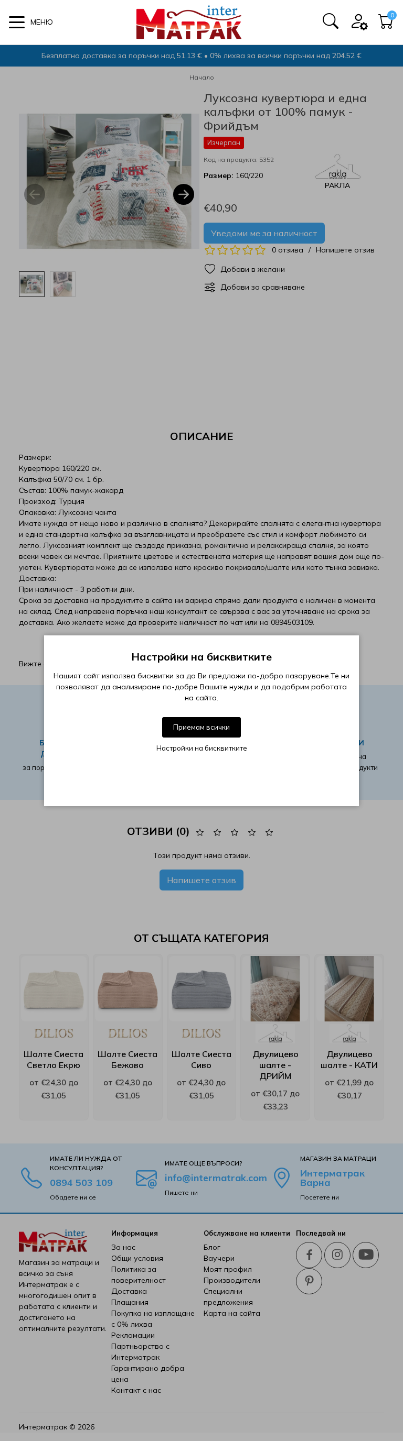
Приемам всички (201, 727)
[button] (31, 22)
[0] (386, 24)
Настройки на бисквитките (201, 748)
